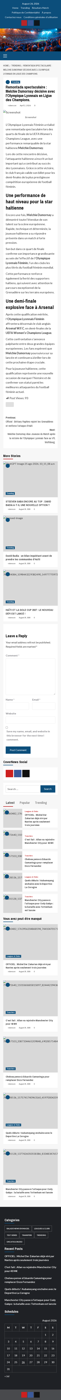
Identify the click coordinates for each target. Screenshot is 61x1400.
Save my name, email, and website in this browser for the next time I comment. (28, 735)
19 (23, 1355)
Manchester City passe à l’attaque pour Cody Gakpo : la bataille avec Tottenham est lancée (39, 905)
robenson (12, 105)
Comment (12, 655)
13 (30, 1348)
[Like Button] (10, 404)
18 (15, 1355)
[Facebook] (30, 23)
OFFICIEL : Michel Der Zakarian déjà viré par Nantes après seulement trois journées (37, 820)
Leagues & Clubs (31, 811)
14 (38, 1348)
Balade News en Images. (18, 1228)
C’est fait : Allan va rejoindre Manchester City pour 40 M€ (39, 841)
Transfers (29, 836)
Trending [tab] (40, 802)
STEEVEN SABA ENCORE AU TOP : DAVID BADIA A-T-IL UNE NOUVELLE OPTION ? (28, 503)
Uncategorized (14, 1242)
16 (52, 1348)
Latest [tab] (10, 802)
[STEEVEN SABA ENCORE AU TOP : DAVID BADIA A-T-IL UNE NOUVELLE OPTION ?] (30, 479)
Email (36, 699)
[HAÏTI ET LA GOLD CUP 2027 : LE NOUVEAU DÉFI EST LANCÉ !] (30, 588)
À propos (46, 12)
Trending (25, 7)
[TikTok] (37, 23)
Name (10, 699)
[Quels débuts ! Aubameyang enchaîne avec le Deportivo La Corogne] (12, 875)
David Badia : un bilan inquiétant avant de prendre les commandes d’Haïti (29, 557)
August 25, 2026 (24, 509)
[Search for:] (23, 789)
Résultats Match (40, 7)
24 (8, 1362)
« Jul (7, 1376)
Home (15, 7)
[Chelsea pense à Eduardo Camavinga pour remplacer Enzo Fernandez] (12, 854)
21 (38, 1355)
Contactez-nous (13, 17)
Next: (31, 436)
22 (45, 1355)
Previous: (29, 422)
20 (30, 1355)
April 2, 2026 (25, 105)
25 (15, 1362)
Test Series (12, 1235)
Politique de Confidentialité (26, 12)
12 (23, 1348)
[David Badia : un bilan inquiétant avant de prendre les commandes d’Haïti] (30, 533)
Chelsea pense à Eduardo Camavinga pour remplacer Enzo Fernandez (39, 862)
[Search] (56, 55)
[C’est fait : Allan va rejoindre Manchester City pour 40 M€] (12, 833)
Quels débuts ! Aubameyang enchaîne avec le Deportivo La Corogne (39, 884)
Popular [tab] (24, 802)
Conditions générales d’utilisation (41, 17)
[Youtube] (24, 23)
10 (8, 1348)
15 (45, 1348)
